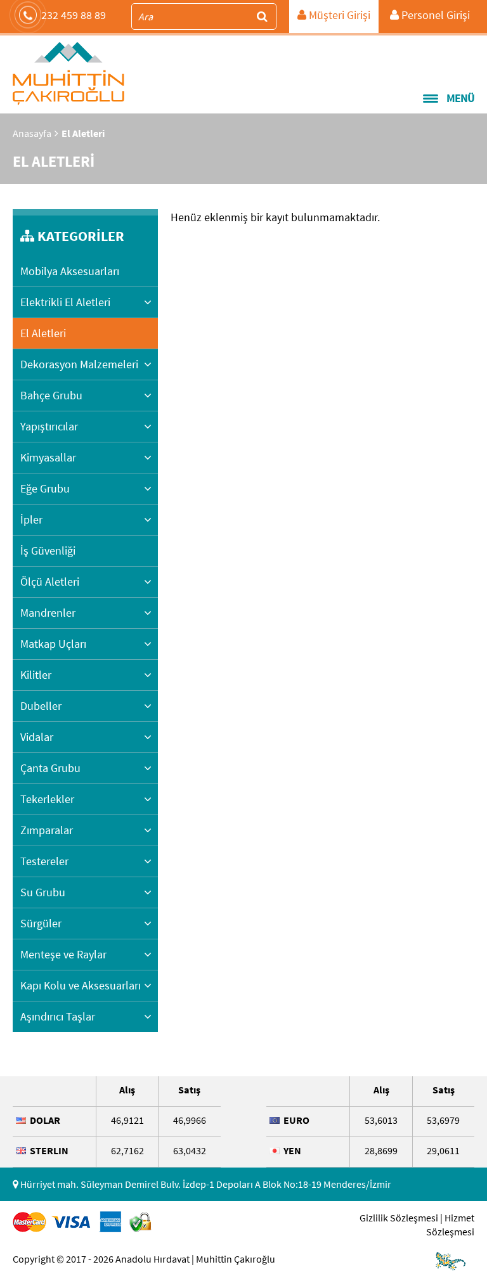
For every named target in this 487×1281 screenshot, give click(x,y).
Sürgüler (41, 923)
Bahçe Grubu (51, 395)
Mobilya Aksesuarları (69, 271)
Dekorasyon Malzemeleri (79, 364)
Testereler (44, 861)
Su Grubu (42, 892)
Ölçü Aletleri (49, 581)
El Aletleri (43, 333)
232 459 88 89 (73, 15)
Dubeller (41, 705)
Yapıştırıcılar (49, 426)
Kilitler (35, 674)
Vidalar (36, 737)
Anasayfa (32, 133)
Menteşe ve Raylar (63, 954)
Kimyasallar (48, 457)
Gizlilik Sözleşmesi (399, 1217)
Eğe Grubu (45, 488)
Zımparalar (46, 830)
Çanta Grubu (50, 768)
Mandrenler (47, 612)
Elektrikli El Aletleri (65, 302)
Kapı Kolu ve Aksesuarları (80, 985)
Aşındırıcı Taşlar (57, 1016)
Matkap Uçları (53, 643)
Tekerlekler (47, 799)
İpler (31, 519)
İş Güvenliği (47, 550)
